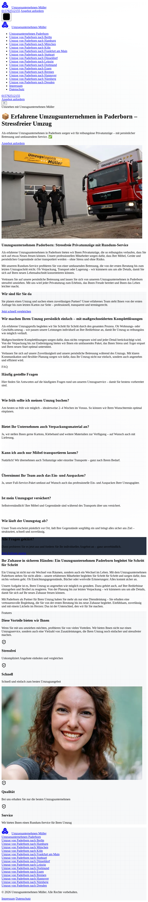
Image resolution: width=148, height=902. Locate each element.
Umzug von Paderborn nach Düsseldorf (33, 58)
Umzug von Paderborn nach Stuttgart (32, 54)
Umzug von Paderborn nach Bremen (31, 72)
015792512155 (11, 11)
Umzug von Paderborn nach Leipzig (31, 61)
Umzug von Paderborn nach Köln (29, 47)
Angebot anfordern (32, 11)
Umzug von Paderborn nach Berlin (30, 37)
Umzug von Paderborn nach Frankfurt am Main (38, 51)
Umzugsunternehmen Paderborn (29, 33)
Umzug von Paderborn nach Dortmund (33, 65)
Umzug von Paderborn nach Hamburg (32, 40)
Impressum (16, 85)
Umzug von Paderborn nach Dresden (32, 82)
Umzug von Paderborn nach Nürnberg (32, 78)
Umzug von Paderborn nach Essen (30, 68)
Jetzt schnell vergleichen (16, 311)
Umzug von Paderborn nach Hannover (32, 75)
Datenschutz (16, 89)
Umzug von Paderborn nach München (32, 44)
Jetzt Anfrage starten (14, 553)
